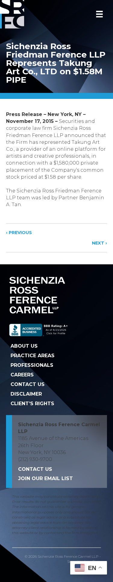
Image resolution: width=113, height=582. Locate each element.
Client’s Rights (32, 403)
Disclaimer (26, 394)
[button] (45, 478)
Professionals (32, 365)
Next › (99, 243)
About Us (24, 346)
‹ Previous (19, 232)
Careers (22, 375)
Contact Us (28, 384)
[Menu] (99, 14)
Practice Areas (33, 355)
